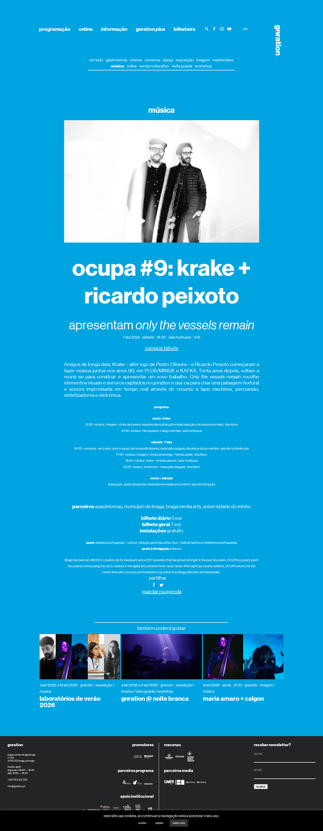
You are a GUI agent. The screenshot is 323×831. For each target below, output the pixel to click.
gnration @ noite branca (155, 699)
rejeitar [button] (159, 823)
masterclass (222, 60)
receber (261, 786)
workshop (203, 66)
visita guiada (182, 66)
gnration (150, 29)
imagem (203, 60)
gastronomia (116, 60)
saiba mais (179, 823)
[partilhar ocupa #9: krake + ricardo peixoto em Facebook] (154, 584)
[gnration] (276, 40)
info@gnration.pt (16, 786)
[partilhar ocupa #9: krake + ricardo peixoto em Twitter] (161, 584)
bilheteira (184, 29)
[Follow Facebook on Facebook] (214, 28)
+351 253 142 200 (17, 779)
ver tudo (96, 60)
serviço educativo (154, 66)
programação (54, 29)
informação (114, 29)
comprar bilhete (161, 348)
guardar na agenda (161, 591)
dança (168, 60)
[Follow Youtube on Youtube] (229, 28)
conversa (152, 60)
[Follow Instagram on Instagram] (222, 28)
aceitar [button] (142, 823)
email (258, 770)
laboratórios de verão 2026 (70, 702)
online (86, 29)
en (245, 28)
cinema (136, 60)
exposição (185, 60)
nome (258, 753)
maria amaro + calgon (233, 699)
